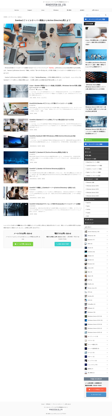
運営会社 (48, 404)
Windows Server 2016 (92, 185)
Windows (55, 10)
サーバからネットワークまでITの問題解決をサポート (56, 407)
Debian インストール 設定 (93, 175)
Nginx (88, 206)
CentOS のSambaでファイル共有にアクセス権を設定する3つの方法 (51, 119)
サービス (89, 152)
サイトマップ (90, 223)
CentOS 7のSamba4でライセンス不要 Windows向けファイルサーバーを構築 (54, 204)
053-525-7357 (63, 244)
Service (17, 10)
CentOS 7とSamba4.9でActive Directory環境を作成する (48, 152)
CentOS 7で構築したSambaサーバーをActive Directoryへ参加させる (52, 187)
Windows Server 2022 (92, 192)
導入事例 (69, 10)
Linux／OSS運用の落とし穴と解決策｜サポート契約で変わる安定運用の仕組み (96, 42)
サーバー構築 (45, 89)
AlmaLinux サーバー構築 (92, 162)
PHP (87, 216)
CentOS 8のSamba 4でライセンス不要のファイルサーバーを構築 (50, 103)
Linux (42, 10)
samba (39, 89)
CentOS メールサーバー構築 (94, 169)
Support (30, 10)
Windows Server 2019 (92, 189)
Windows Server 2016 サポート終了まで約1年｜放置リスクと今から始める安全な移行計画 (96, 109)
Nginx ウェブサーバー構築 (93, 172)
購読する (89, 140)
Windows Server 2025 (92, 196)
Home (88, 148)
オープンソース (90, 199)
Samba (88, 209)
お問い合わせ (95, 10)
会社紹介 (82, 10)
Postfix (88, 212)
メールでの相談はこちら (97, 389)
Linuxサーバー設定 (91, 158)
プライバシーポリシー (57, 404)
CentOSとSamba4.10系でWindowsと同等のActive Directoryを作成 (52, 136)
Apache (88, 202)
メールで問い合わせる (24, 244)
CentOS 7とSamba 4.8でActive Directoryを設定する (47, 168)
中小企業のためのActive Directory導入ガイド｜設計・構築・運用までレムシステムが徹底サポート (96, 65)
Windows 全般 (90, 182)
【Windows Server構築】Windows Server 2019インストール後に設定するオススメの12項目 (96, 87)
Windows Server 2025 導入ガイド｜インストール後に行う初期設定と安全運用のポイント (96, 131)
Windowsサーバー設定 (92, 179)
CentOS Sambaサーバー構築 (94, 165)
